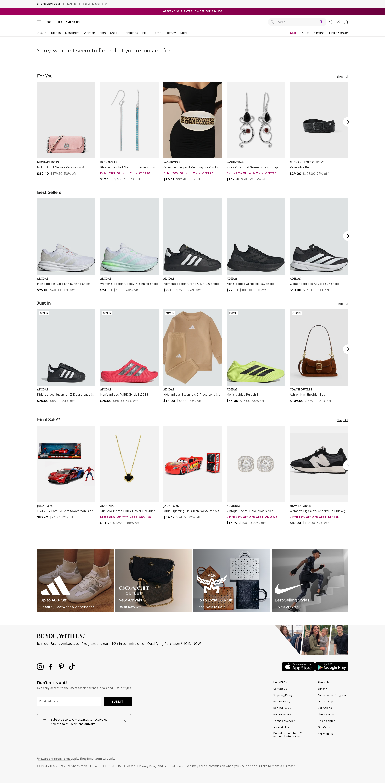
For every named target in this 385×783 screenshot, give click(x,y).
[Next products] (348, 122)
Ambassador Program (332, 695)
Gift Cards (324, 727)
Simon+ (319, 33)
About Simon (326, 714)
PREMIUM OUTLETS (95, 4)
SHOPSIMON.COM (48, 4)
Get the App (325, 701)
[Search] (297, 22)
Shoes (114, 33)
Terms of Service (284, 721)
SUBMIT (117, 701)
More (184, 33)
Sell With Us (325, 734)
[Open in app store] (298, 670)
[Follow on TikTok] (72, 668)
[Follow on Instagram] (40, 668)
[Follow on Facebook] (51, 668)
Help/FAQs (280, 682)
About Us (323, 682)
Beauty (171, 33)
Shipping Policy (283, 695)
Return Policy (281, 701)
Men (102, 33)
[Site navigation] (39, 22)
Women (89, 33)
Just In (42, 33)
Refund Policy (282, 708)
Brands (56, 33)
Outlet (304, 33)
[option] (66, 129)
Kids (145, 33)
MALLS (71, 4)
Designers (72, 33)
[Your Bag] (346, 23)
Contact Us (280, 688)
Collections (325, 708)
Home (156, 33)
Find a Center (338, 33)
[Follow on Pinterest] (61, 668)
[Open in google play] (331, 670)
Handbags (130, 33)
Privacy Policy (282, 714)
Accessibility (281, 727)
